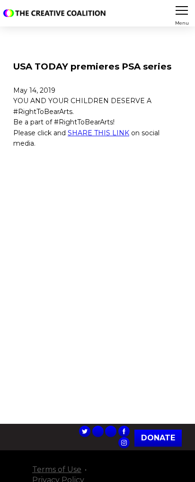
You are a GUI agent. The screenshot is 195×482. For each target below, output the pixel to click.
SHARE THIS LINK (98, 133)
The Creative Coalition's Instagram (124, 442)
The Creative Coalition (56, 13)
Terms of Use (56, 469)
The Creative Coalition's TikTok (98, 431)
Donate (158, 437)
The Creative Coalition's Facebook (124, 431)
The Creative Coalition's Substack (110, 431)
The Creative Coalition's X (84, 431)
